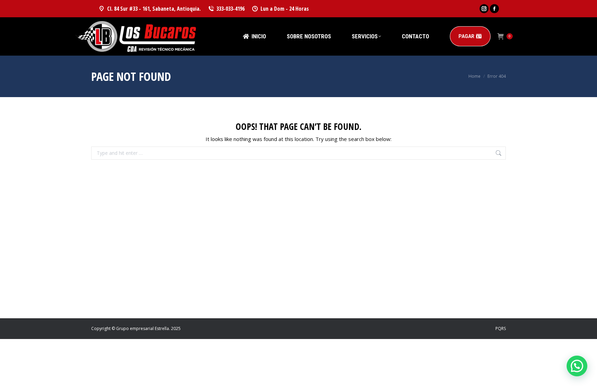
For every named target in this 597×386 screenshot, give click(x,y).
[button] (577, 366)
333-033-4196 (230, 8)
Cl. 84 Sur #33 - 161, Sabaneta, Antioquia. (154, 8)
